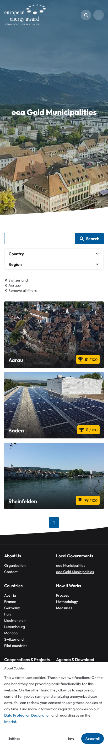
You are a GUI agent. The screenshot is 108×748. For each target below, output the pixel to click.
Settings (14, 738)
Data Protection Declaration (27, 715)
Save (70, 738)
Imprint (10, 721)
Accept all (92, 738)
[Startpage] (25, 14)
